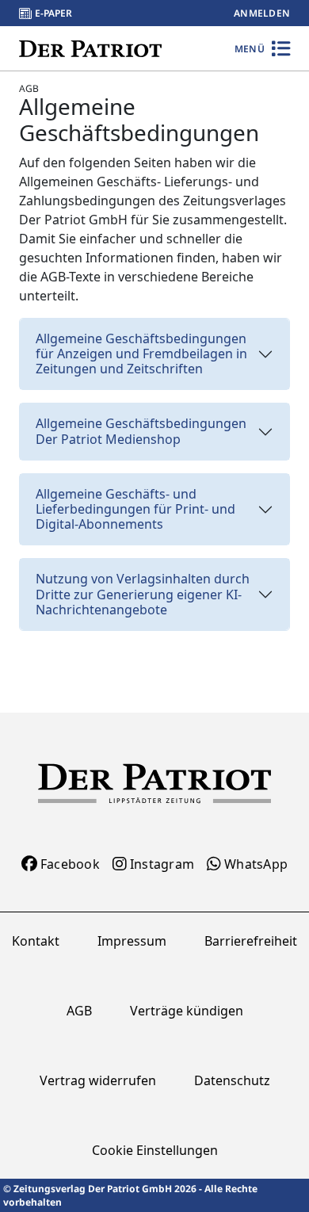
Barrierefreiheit (250, 941)
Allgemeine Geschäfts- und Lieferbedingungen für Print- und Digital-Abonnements (135, 509)
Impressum (131, 941)
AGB (79, 1010)
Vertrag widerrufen (98, 1080)
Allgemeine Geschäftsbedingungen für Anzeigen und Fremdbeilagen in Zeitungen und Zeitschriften (141, 353)
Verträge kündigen (186, 1010)
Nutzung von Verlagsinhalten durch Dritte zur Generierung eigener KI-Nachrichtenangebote (143, 593)
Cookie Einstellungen (155, 1150)
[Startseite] (90, 48)
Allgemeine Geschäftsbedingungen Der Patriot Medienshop (141, 431)
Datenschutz (232, 1080)
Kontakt (35, 941)
